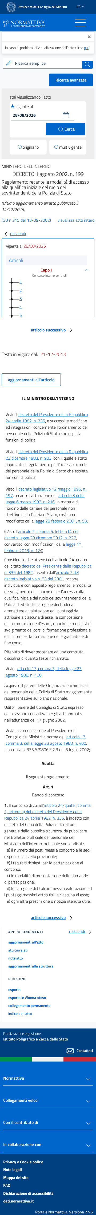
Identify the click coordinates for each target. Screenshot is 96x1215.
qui (86, 47)
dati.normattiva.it (18, 1201)
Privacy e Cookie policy (23, 1162)
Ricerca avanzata (70, 80)
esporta (14, 989)
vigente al (24, 106)
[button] (66, 115)
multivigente (70, 147)
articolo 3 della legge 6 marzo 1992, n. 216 (45, 498)
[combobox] (48, 63)
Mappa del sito (16, 1177)
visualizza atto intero (76, 220)
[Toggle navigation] (81, 22)
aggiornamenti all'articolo (31, 379)
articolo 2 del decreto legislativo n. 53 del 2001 (41, 575)
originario (31, 147)
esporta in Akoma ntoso (27, 997)
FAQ (6, 1185)
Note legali (12, 1170)
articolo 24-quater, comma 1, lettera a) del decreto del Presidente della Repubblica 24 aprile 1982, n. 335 (47, 811)
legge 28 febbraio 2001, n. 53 (61, 521)
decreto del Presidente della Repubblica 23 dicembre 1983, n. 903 (47, 454)
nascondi (18, 233)
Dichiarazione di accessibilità (28, 1193)
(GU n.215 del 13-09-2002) (26, 220)
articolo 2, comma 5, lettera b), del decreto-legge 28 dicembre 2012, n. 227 (41, 534)
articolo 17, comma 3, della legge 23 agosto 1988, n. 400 (46, 740)
